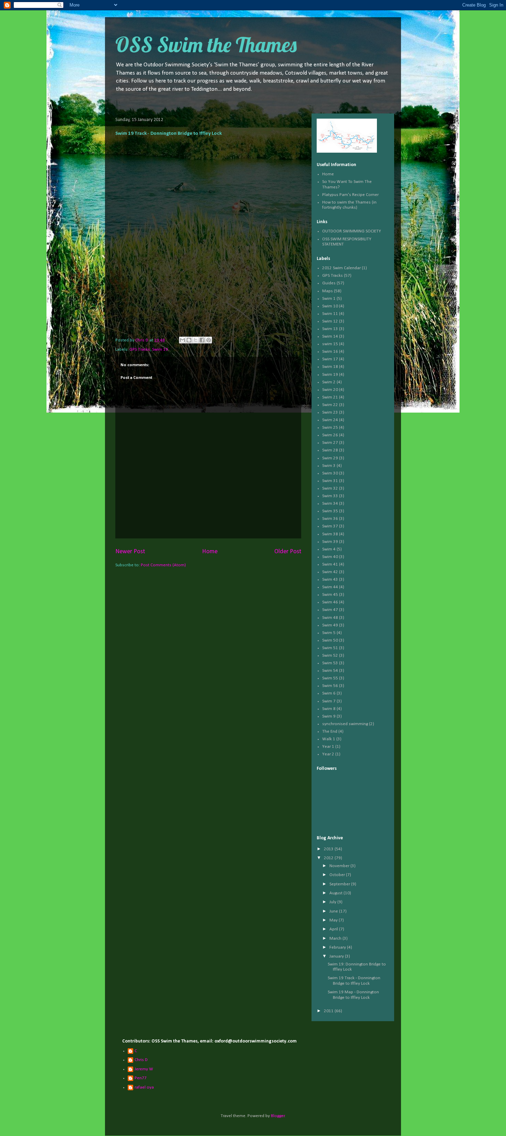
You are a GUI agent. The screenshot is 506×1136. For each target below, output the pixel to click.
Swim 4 (329, 549)
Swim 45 (330, 594)
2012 (329, 858)
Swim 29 (330, 458)
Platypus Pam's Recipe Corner (350, 195)
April (334, 929)
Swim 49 (330, 625)
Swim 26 (330, 435)
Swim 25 (330, 427)
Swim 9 (329, 716)
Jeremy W (144, 1069)
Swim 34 (330, 503)
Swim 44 (330, 587)
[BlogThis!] (189, 340)
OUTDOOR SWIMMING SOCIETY (351, 231)
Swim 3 (329, 465)
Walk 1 (328, 739)
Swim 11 (330, 314)
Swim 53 (330, 663)
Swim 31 (330, 481)
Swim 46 (330, 602)
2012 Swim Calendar (341, 268)
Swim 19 (160, 349)
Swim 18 (330, 366)
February (338, 947)
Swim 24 (330, 420)
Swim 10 (330, 306)
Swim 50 (330, 640)
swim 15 (330, 344)
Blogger (278, 1116)
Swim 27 (330, 442)
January (337, 956)
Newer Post (130, 551)
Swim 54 (330, 670)
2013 (329, 849)
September (340, 884)
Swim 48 (330, 617)
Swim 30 (330, 473)
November (339, 866)
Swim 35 (330, 511)
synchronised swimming (345, 724)
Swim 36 (330, 518)
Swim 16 (330, 351)
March (335, 938)
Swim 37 (330, 526)
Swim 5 (329, 633)
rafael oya (144, 1087)
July (333, 902)
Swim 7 (329, 701)
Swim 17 (330, 359)
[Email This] (182, 340)
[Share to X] (195, 340)
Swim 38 (330, 534)
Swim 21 (330, 397)
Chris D (141, 1060)
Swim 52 (330, 655)
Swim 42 (330, 572)
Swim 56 (330, 686)
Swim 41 (330, 564)
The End (329, 731)
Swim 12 (330, 321)
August (336, 893)
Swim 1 (329, 298)
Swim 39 (330, 541)
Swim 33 (330, 496)
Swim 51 (330, 648)
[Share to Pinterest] (208, 340)
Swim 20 (330, 389)
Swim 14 (330, 336)
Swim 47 (330, 610)
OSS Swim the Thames (206, 44)
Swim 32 (330, 488)
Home (210, 551)
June (334, 911)
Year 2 (328, 754)
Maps (327, 291)
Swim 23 (330, 412)
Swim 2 (329, 382)
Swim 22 (330, 405)
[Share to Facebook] (202, 340)
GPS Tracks (139, 349)
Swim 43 (330, 579)
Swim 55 (330, 678)
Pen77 (141, 1078)
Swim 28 (330, 450)
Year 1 (328, 746)
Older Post (287, 551)
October (337, 875)
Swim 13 (330, 329)
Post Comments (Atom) (163, 565)
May (334, 920)
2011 (329, 1011)
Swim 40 (330, 557)
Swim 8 (329, 709)
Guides (329, 283)
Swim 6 (329, 693)
